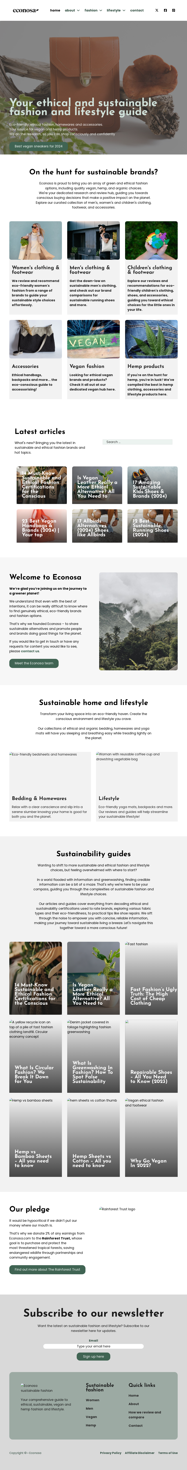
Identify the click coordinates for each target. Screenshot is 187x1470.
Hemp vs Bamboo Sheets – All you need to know (33, 1159)
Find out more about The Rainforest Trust (47, 1269)
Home (55, 10)
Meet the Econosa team (34, 663)
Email (93, 1340)
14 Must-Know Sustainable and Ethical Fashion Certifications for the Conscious (41, 485)
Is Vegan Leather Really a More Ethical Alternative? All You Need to (97, 487)
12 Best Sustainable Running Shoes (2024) (151, 528)
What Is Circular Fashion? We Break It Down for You (34, 1074)
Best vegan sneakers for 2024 (39, 146)
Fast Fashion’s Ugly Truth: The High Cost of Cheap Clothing (153, 996)
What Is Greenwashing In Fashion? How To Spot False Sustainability (92, 1072)
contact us (30, 651)
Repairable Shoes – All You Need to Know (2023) (151, 1077)
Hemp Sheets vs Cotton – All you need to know (91, 1161)
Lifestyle (114, 10)
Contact (137, 10)
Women (92, 1400)
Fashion (91, 10)
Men (89, 1408)
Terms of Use (168, 1453)
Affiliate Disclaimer (139, 1453)
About (70, 10)
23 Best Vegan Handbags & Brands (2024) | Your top (40, 528)
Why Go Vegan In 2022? (148, 1163)
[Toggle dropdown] (78, 10)
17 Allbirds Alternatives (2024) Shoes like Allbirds (92, 528)
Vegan (91, 1417)
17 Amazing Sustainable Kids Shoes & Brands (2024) (150, 489)
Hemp (91, 1425)
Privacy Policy (110, 1453)
